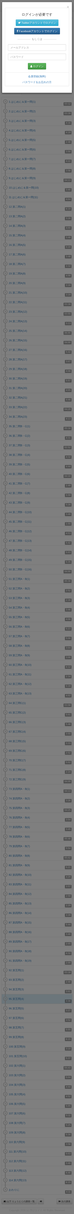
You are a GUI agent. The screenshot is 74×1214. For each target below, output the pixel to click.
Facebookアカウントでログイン (37, 31)
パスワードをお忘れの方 (37, 82)
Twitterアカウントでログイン (38, 22)
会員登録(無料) (37, 76)
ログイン (38, 66)
